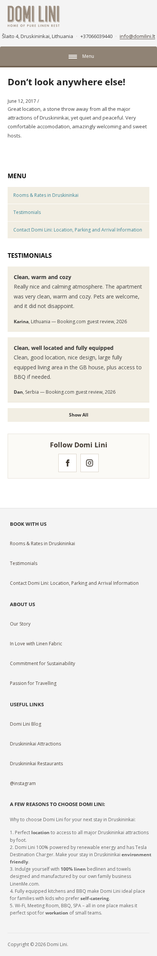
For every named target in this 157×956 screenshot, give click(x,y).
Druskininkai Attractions (35, 744)
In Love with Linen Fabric (36, 643)
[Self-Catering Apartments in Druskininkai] (33, 16)
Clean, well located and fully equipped (64, 347)
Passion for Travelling (33, 683)
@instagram (23, 783)
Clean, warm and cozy (42, 277)
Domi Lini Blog (25, 724)
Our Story (20, 624)
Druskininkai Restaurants (36, 763)
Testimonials (27, 212)
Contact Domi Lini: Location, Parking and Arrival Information (77, 230)
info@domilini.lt (137, 36)
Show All (78, 415)
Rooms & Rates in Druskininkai (45, 195)
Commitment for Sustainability (42, 663)
